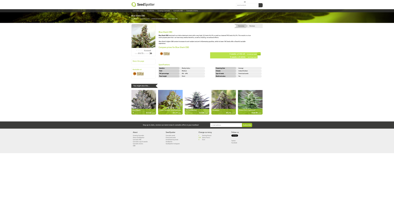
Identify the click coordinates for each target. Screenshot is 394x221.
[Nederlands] (239, 2)
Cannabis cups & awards (140, 142)
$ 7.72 (177, 113)
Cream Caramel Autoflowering (169, 110)
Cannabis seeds (138, 11)
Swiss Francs (206, 137)
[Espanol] (245, 2)
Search (261, 5)
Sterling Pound (206, 135)
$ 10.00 (257, 113)
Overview (241, 26)
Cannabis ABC (178, 11)
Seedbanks (150, 11)
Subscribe (247, 125)
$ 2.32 (150, 113)
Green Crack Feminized (247, 110)
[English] (237, 2)
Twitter (233, 141)
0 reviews (147, 50)
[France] (241, 2)
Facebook (234, 143)
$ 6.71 (230, 113)
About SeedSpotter (138, 137)
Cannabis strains (192, 11)
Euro (203, 139)
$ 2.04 (203, 113)
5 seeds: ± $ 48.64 (243, 57)
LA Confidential (191, 110)
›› (259, 54)
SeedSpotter (143, 4)
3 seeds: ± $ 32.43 (243, 54)
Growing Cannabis (163, 11)
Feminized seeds (171, 137)
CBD (203, 35)
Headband (215, 110)
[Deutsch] (243, 2)
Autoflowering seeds (172, 139)
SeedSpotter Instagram (173, 144)
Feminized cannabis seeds (159, 19)
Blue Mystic (136, 110)
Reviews (252, 26)
